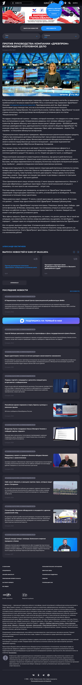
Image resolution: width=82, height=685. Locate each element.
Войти (75, 3)
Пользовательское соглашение (52, 566)
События (45, 578)
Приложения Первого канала (11, 578)
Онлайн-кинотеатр (8, 574)
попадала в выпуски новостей (22, 105)
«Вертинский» (37, 625)
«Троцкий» (21, 625)
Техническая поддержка (50, 574)
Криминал (14, 282)
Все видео (5, 586)
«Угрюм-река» (6, 625)
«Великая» (29, 625)
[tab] (31, 28)
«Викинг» (15, 625)
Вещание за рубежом (28, 598)
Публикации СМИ (47, 582)
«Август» (42, 623)
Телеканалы (12, 652)
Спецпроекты (6, 570)
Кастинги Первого (8, 582)
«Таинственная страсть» (49, 625)
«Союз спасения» (70, 623)
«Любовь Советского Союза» (55, 623)
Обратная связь (47, 570)
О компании (6, 566)
